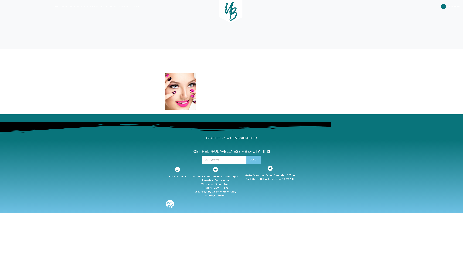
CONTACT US (125, 6)
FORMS (137, 6)
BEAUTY (78, 6)
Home (57, 6)
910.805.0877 (453, 6)
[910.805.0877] (443, 6)
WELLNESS (111, 6)
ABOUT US (67, 6)
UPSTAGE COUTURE (94, 6)
